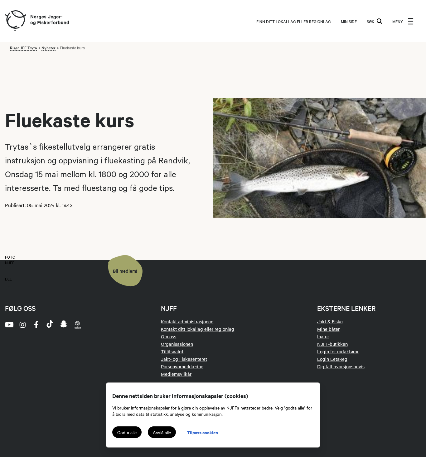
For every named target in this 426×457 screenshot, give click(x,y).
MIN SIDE (349, 21)
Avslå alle (162, 432)
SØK (370, 21)
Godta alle (127, 432)
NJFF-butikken (332, 344)
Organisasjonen (177, 344)
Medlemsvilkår (176, 374)
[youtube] (8, 324)
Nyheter (48, 47)
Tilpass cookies (202, 432)
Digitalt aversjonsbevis (341, 366)
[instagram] (22, 324)
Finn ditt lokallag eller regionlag (293, 21)
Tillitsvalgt (172, 351)
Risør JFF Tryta (23, 47)
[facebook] (36, 324)
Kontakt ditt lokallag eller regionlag (197, 329)
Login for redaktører (338, 351)
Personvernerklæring (182, 366)
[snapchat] (63, 324)
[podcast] (77, 324)
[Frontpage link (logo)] (15, 21)
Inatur (323, 336)
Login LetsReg (332, 359)
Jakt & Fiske (330, 321)
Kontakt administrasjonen (187, 321)
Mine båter (328, 329)
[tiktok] (50, 324)
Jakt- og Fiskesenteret (184, 359)
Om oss (168, 336)
